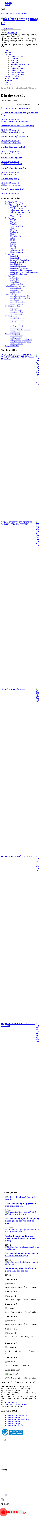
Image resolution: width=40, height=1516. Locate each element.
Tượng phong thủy (16, 312)
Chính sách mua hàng (13, 1423)
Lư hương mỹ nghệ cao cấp (19, 210)
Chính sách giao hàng (13, 1417)
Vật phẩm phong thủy (17, 314)
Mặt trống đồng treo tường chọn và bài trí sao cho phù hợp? (21, 1254)
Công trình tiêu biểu (17, 74)
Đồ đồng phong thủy (17, 68)
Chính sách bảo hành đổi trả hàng (17, 1419)
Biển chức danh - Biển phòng (20, 342)
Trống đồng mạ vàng (17, 320)
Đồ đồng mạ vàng (16, 70)
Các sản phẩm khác (16, 252)
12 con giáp (14, 308)
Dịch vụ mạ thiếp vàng (13, 76)
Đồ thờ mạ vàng (15, 332)
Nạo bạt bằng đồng (16, 284)
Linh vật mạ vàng (16, 322)
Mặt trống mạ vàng (16, 290)
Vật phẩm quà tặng (16, 336)
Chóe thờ (13, 244)
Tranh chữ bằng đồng (17, 302)
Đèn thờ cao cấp (15, 216)
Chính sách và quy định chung (16, 1415)
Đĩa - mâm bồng (15, 236)
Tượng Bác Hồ (15, 258)
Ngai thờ (13, 248)
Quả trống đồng (15, 292)
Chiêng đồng (14, 278)
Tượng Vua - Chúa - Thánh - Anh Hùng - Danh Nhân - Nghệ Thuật (24, 273)
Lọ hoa (12, 238)
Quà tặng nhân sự (16, 338)
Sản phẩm (8, 54)
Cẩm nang (9, 80)
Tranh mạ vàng (15, 324)
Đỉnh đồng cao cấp (16, 208)
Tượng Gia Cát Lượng (18, 266)
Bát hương (13, 230)
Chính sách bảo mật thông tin (15, 1425)
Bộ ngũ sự (13, 224)
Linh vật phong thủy (17, 310)
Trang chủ (8, 50)
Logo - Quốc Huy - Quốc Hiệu (21, 340)
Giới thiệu (8, 3)
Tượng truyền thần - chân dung (21, 270)
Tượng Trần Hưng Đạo (18, 262)
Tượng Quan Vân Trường (19, 268)
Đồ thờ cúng (14, 58)
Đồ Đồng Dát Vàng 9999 (14, 202)
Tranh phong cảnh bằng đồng (20, 296)
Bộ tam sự (13, 222)
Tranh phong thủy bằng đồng (20, 298)
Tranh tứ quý (14, 300)
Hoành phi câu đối (16, 250)
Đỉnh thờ (13, 220)
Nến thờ (12, 228)
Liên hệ (8, 5)
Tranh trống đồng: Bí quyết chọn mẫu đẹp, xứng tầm (20, 1204)
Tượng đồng (14, 60)
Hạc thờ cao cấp (15, 214)
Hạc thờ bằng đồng (16, 226)
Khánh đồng (14, 282)
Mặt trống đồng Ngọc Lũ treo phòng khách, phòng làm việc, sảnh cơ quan (22, 1220)
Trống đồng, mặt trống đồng (20, 64)
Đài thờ (12, 240)
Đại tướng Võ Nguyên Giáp (20, 260)
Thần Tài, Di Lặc (16, 264)
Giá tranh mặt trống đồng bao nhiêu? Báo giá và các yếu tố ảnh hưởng (20, 1238)
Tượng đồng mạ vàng (17, 318)
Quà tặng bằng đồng (17, 72)
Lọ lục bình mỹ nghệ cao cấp (20, 212)
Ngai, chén (13, 242)
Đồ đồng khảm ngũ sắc (18, 206)
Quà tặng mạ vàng (16, 326)
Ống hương (14, 232)
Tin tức (7, 82)
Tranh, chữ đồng (15, 66)
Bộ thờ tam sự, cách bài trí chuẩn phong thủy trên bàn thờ (20, 1269)
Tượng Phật (14, 256)
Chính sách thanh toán (13, 1421)
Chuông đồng (14, 62)
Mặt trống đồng (15, 288)
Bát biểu (13, 246)
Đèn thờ (12, 234)
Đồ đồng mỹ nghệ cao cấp (19, 56)
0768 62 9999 (12, 1402)
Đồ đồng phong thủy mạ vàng (20, 330)
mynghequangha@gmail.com (16, 13)
